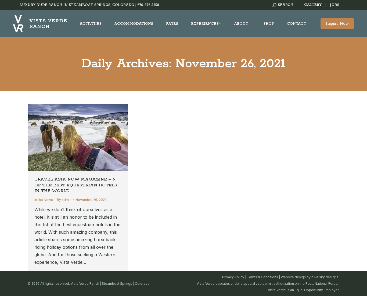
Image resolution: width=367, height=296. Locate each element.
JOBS (334, 5)
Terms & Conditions (262, 277)
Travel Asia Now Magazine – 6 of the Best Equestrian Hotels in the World (75, 185)
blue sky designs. (325, 277)
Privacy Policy (233, 277)
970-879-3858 (148, 5)
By (64, 200)
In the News (43, 200)
